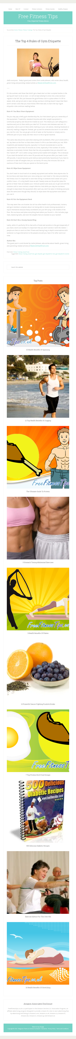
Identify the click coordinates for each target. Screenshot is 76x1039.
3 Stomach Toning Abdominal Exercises (38, 562)
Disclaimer (44, 1028)
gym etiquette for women (62, 254)
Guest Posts (26, 252)
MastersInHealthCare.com (47, 83)
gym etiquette (38, 254)
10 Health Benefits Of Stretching (38, 987)
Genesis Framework (35, 1028)
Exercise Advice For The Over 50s (38, 917)
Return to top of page (38, 1027)
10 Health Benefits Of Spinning (38, 350)
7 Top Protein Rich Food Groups (38, 775)
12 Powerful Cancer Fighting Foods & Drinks (38, 704)
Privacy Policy (52, 1028)
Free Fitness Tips (38, 16)
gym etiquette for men (49, 254)
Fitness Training (17, 252)
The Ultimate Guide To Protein (38, 491)
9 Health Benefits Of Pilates (38, 633)
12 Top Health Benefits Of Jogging (38, 420)
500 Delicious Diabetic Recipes (38, 846)
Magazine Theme (23, 1028)
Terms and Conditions (62, 1028)
